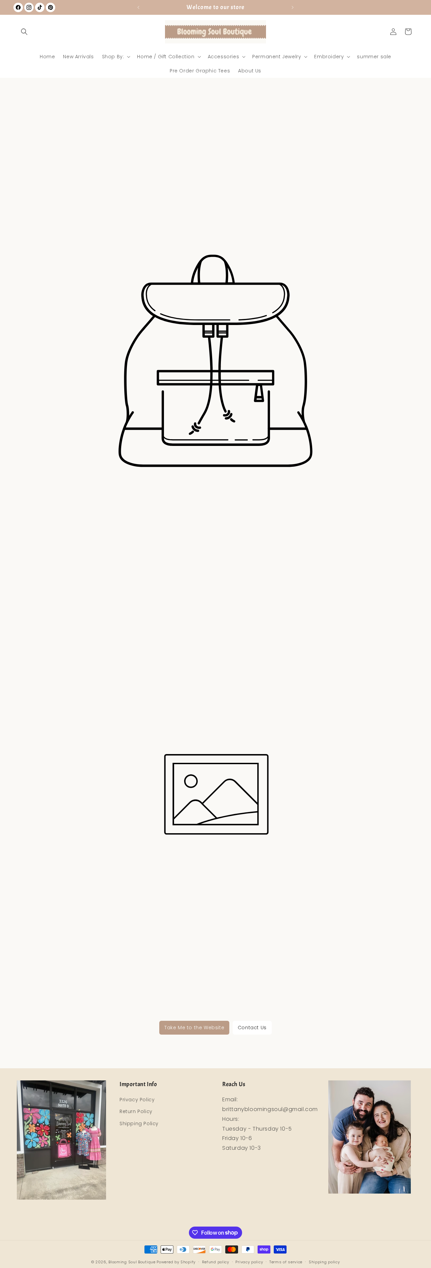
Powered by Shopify (176, 1262)
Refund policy (215, 1261)
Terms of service (285, 1261)
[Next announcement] (292, 7)
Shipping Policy (139, 1123)
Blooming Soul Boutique (131, 1262)
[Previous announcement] (138, 7)
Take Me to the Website (194, 1027)
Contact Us (252, 1027)
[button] (24, 31)
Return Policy (136, 1111)
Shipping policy (324, 1261)
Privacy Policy (137, 1099)
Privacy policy (249, 1261)
